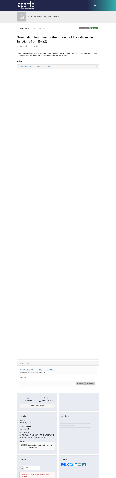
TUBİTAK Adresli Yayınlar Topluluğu (44, 17)
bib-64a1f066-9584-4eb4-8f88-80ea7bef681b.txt (37, 370)
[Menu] (95, 5)
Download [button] (91, 383)
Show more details (38, 406)
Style (21, 468)
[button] (58, 67)
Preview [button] (81, 383)
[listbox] (32, 468)
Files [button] (23, 363)
